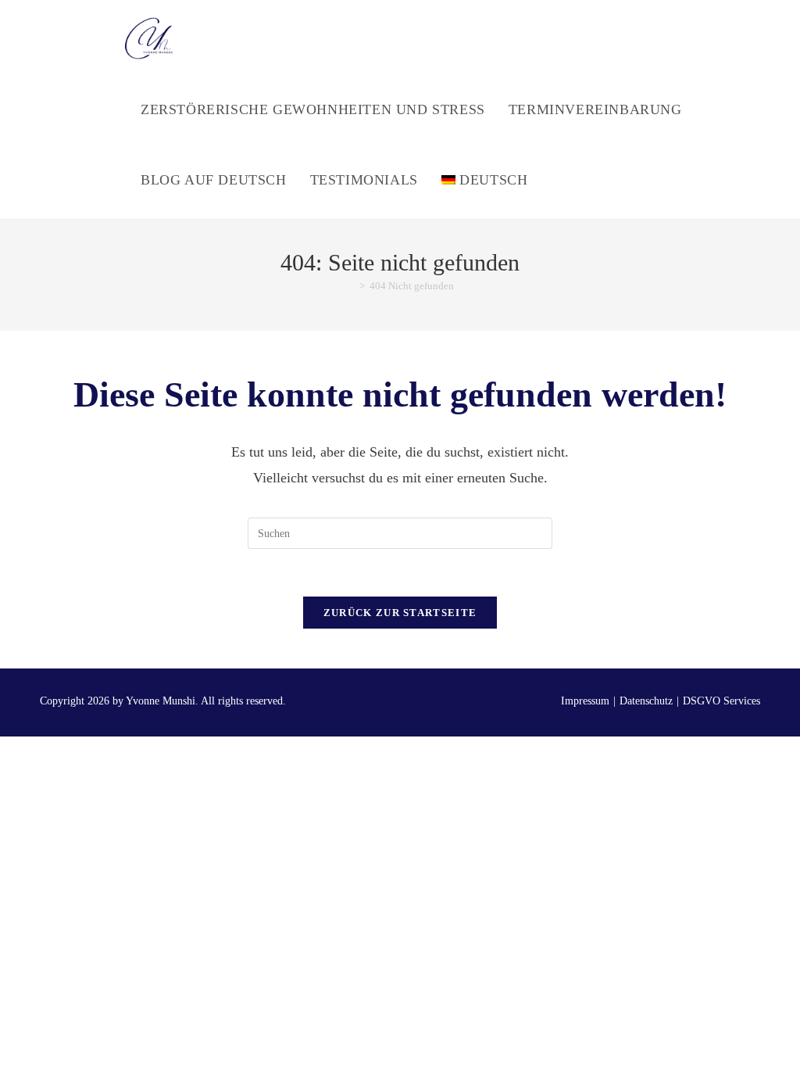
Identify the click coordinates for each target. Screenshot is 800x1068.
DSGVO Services (721, 701)
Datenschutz (646, 701)
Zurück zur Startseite (400, 612)
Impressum (585, 701)
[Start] (351, 286)
